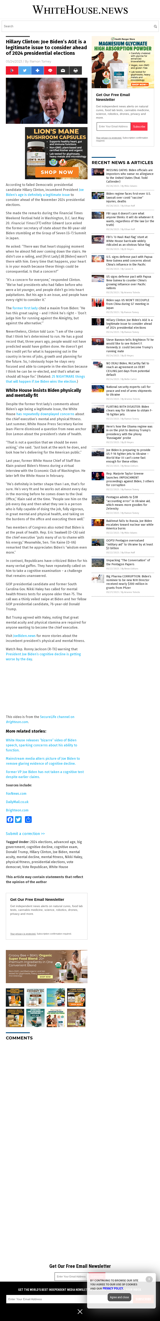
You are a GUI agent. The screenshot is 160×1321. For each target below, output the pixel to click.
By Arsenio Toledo (130, 292)
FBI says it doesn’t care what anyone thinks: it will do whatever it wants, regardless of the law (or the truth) (130, 219)
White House (58, 867)
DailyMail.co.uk (17, 802)
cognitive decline (39, 847)
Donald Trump (17, 852)
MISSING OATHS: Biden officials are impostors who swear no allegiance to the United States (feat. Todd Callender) (130, 175)
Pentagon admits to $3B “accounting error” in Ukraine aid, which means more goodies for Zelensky (128, 502)
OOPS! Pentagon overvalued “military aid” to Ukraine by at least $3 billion (129, 544)
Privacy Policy (113, 1288)
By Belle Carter (129, 379)
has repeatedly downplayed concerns (45, 414)
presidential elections (48, 862)
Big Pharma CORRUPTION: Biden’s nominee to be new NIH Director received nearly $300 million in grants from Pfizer (128, 582)
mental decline (27, 857)
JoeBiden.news (24, 636)
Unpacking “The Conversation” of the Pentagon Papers (128, 562)
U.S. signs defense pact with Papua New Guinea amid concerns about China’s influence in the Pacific (129, 260)
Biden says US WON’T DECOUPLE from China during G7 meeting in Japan (127, 304)
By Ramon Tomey (130, 312)
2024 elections (41, 842)
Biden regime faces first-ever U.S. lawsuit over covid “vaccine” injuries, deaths (128, 197)
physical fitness (18, 862)
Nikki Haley (73, 857)
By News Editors (129, 466)
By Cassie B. (127, 269)
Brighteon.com (17, 810)
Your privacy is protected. (23, 933)
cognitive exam (65, 847)
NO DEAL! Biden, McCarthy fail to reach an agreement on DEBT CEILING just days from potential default (128, 369)
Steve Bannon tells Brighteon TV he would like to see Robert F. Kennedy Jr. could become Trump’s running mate (130, 345)
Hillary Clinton (40, 852)
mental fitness (52, 857)
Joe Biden (60, 852)
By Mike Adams (129, 186)
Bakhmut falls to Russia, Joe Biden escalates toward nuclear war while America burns (130, 524)
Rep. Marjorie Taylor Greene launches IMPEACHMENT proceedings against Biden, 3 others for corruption (130, 479)
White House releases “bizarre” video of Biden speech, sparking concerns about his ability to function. (41, 745)
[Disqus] (47, 1096)
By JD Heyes (127, 249)
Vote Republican (34, 867)
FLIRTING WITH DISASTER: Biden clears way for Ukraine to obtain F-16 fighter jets (129, 410)
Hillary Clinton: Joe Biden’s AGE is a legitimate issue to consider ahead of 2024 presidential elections (129, 323)
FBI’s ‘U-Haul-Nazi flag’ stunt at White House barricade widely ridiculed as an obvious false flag (128, 240)
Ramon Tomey (40, 61)
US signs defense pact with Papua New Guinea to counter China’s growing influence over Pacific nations (128, 282)
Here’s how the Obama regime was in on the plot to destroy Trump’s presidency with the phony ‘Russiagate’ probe (129, 432)
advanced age (64, 842)
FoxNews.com (16, 794)
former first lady (25, 308)
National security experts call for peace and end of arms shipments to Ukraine (129, 390)
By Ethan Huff (128, 205)
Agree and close (119, 1297)
